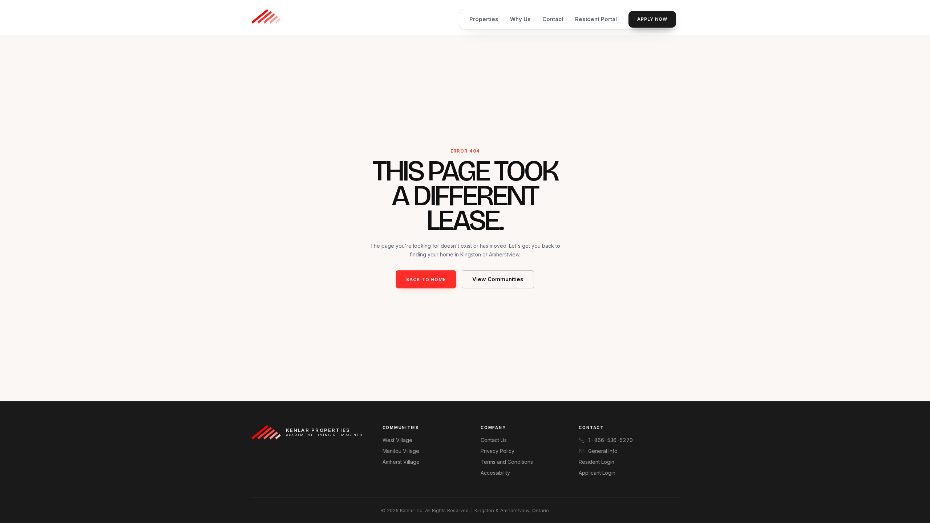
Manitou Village (401, 451)
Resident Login (596, 462)
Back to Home (426, 279)
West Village (397, 440)
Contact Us (494, 440)
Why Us (520, 19)
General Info (603, 451)
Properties (483, 19)
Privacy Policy (497, 451)
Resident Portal (596, 19)
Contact (552, 19)
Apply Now (652, 19)
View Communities (497, 279)
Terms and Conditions (507, 462)
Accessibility (495, 473)
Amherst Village (401, 462)
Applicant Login (597, 473)
